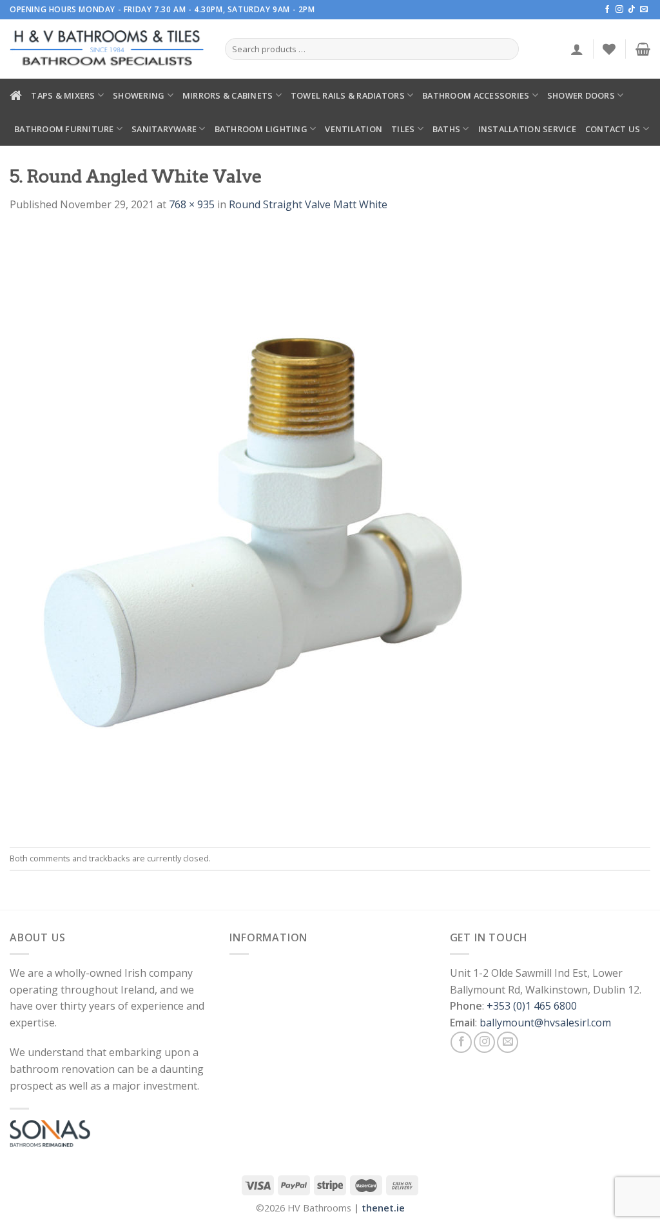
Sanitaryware (164, 129)
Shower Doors (581, 95)
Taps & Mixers (63, 95)
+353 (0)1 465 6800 (532, 1006)
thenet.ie (383, 1208)
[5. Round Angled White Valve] (257, 529)
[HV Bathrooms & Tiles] (108, 49)
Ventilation (353, 129)
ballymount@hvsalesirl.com (545, 1022)
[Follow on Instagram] (619, 9)
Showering (138, 95)
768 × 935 (192, 204)
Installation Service (527, 129)
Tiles (402, 129)
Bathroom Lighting (261, 129)
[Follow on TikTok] (632, 9)
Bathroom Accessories (475, 95)
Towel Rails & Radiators (348, 95)
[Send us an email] (644, 9)
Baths (446, 129)
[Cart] (643, 49)
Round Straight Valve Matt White (308, 204)
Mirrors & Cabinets (227, 95)
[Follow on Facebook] (607, 9)
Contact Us (613, 129)
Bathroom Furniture (64, 129)
